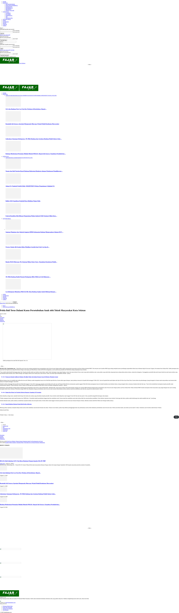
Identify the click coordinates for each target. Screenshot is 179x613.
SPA (7, 16)
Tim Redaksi (5, 610)
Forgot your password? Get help (7, 50)
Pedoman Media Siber (8, 606)
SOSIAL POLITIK (10, 10)
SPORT (4, 23)
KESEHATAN (9, 6)
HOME (4, 1)
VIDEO (4, 25)
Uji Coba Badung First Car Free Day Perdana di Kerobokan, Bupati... (20, 473)
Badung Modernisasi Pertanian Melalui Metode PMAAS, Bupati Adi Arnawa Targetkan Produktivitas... (30, 504)
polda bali (5, 431)
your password (16, 32)
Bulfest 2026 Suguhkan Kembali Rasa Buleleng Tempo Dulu (23, 201)
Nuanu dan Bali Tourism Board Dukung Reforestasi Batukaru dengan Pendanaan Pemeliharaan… (34, 171)
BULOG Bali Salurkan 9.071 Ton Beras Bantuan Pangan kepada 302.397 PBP (23, 461)
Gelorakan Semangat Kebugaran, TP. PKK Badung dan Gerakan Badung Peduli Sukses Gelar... (28, 494)
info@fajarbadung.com (10, 602)
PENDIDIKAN (9, 8)
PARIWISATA (9, 15)
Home (1, 303)
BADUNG (5, 3)
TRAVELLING (9, 18)
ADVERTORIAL (7, 19)
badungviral (5, 426)
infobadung (5, 429)
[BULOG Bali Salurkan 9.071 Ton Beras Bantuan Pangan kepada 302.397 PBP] (11, 458)
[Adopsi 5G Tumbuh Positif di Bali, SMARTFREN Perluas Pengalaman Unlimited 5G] (13, 183)
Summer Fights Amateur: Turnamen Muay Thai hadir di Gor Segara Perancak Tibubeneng (25, 442)
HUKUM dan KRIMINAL (12, 5)
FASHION (8, 13)
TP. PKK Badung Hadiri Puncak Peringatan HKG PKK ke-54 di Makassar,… (28, 277)
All (6, 95)
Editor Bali (2, 463)
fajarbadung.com (6, 428)
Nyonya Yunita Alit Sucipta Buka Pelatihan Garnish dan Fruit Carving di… (27, 247)
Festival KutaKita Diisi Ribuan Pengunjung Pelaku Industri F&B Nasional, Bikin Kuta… (31, 216)
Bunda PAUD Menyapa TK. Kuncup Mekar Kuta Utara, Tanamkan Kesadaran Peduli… (31, 262)
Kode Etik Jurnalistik (7, 607)
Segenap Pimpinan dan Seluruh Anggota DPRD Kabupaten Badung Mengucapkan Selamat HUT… (34, 232)
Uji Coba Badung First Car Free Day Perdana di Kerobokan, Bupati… (26, 109)
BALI (4, 303)
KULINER (8, 14)
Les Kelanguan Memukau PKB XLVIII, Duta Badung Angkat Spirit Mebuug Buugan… (31, 291)
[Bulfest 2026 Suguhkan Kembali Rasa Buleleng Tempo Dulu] (13, 198)
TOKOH (5, 24)
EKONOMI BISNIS (10, 4)
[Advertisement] (89, 75)
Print (176, 417)
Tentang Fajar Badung (8, 608)
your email (15, 38)
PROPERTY (8, 9)
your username (16, 30)
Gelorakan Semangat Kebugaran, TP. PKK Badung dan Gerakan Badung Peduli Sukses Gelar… (34, 139)
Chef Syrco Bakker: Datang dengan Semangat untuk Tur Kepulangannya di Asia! (25, 441)
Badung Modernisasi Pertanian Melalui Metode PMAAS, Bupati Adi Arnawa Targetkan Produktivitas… (36, 153)
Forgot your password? (5, 34)
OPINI (4, 20)
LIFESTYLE (6, 11)
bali (3, 427)
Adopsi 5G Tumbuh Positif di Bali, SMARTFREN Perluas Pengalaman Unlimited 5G (30, 186)
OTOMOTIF (6, 21)
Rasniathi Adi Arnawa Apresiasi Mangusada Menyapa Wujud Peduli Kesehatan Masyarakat (32, 124)
